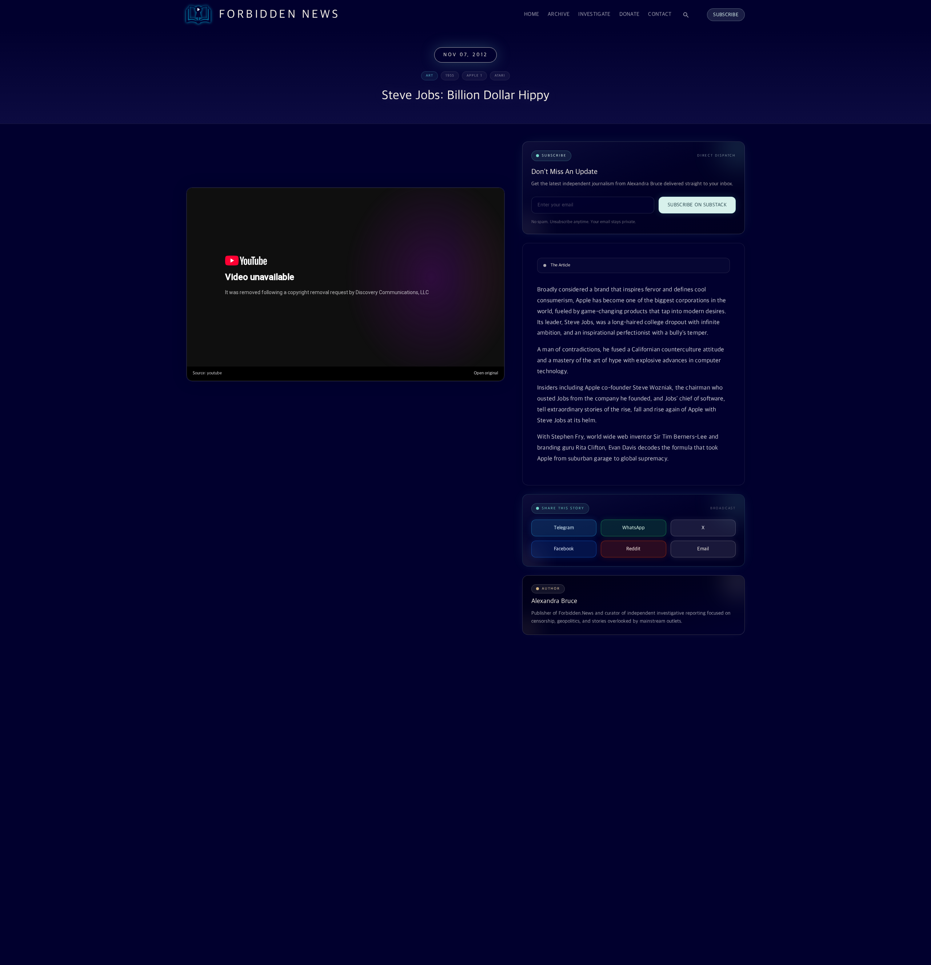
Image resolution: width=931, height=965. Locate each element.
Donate (629, 14)
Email (703, 549)
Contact (659, 14)
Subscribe (726, 15)
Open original (486, 373)
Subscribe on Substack (697, 205)
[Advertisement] (318, 159)
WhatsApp (633, 528)
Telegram (564, 528)
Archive (559, 14)
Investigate (594, 14)
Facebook (564, 549)
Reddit (633, 549)
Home (531, 14)
